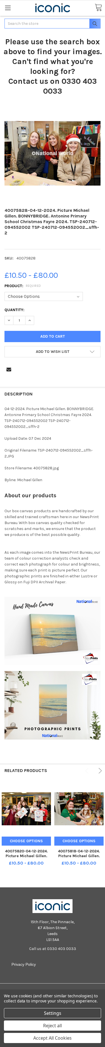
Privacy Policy (23, 964)
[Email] (8, 369)
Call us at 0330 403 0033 (52, 948)
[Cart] (98, 7)
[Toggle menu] (7, 8)
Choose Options (26, 841)
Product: (22, 285)
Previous (88, 771)
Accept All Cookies (52, 1038)
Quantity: (14, 309)
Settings (52, 1013)
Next (99, 771)
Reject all (52, 1025)
